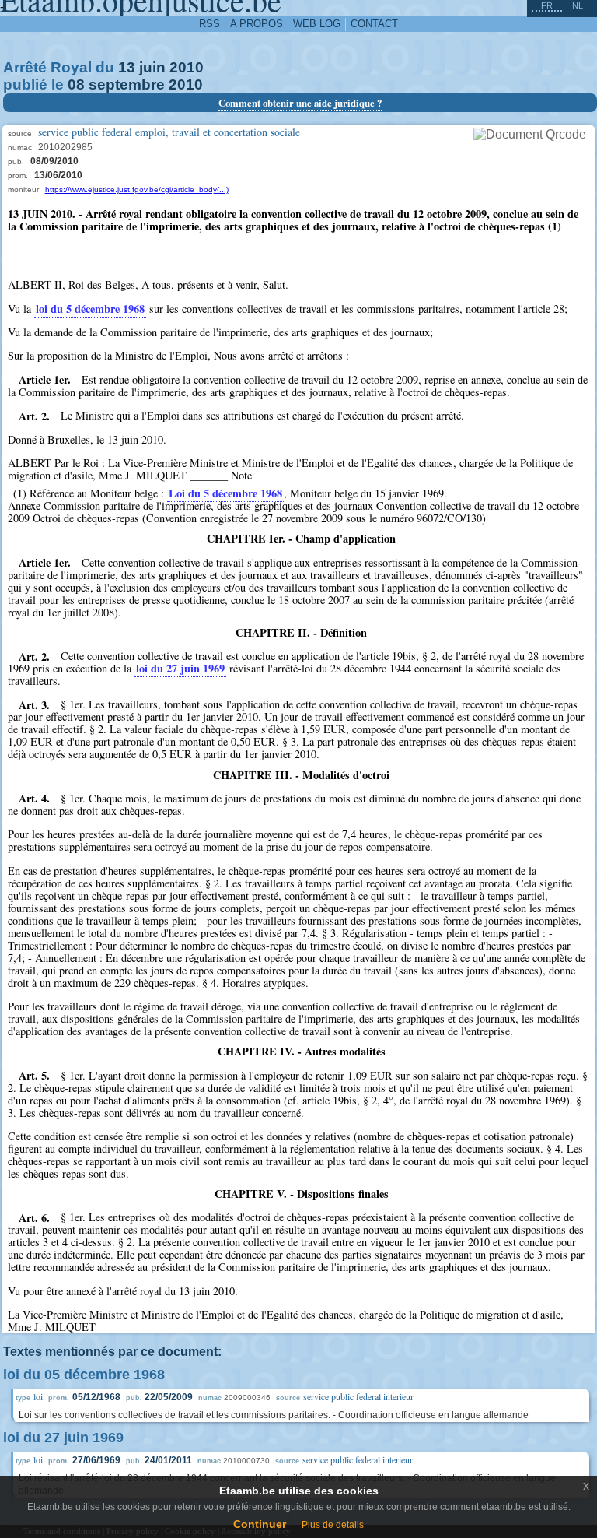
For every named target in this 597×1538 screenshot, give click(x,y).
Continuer (259, 1524)
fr (547, 5)
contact (374, 24)
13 (126, 67)
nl (577, 5)
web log (316, 24)
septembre (127, 84)
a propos (256, 24)
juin (152, 67)
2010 (186, 67)
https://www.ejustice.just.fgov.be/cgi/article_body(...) (137, 189)
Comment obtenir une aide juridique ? (300, 103)
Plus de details (333, 1524)
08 (76, 84)
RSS (209, 24)
